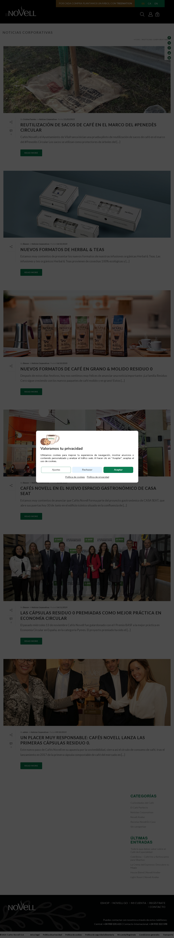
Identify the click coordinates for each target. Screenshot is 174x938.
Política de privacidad (98, 477)
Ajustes (56, 469)
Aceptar (118, 469)
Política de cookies (75, 477)
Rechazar (87, 469)
